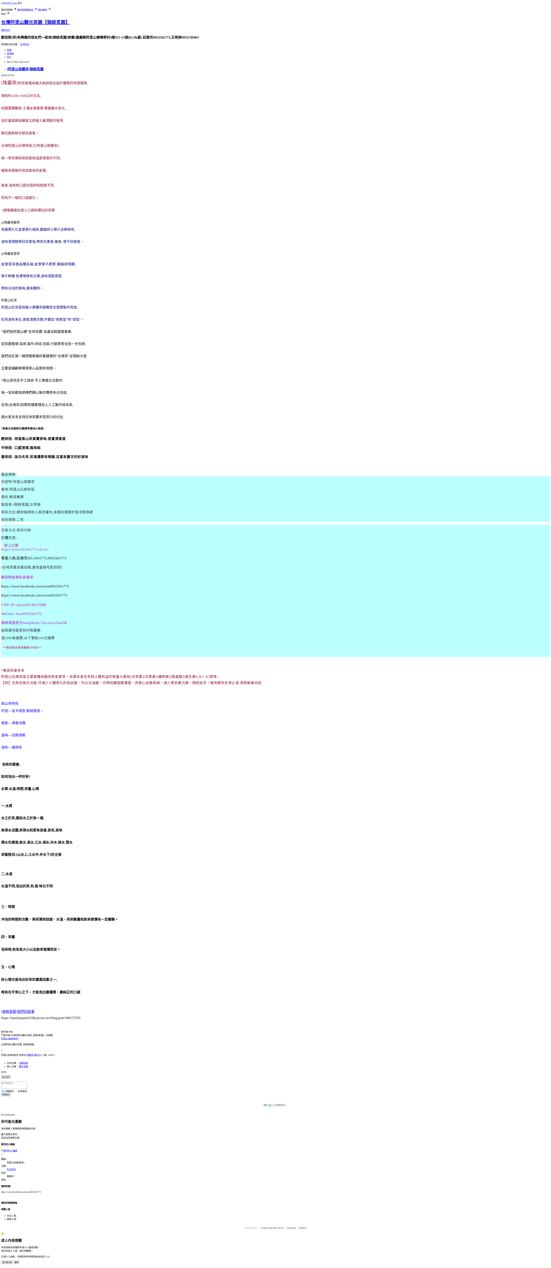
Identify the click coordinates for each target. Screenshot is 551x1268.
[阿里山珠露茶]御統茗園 (25, 69)
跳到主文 (5, 30)
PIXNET (254, 1228)
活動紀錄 (23, 1063)
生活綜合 (24, 44)
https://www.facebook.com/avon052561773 (34, 595)
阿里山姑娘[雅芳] (10, 1039)
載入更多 (6, 1077)
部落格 (10, 53)
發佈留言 (6, 1095)
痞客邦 (30, 1055)
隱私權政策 (291, 1228)
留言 (36, 1055)
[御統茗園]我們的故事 (17, 1011)
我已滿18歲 (7, 1262)
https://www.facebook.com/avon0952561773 (35, 586)
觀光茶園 (23, 1066)
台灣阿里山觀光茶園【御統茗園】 (35, 22)
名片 (9, 57)
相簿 (9, 50)
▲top (3, 1071)
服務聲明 (302, 1228)
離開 (16, 1262)
